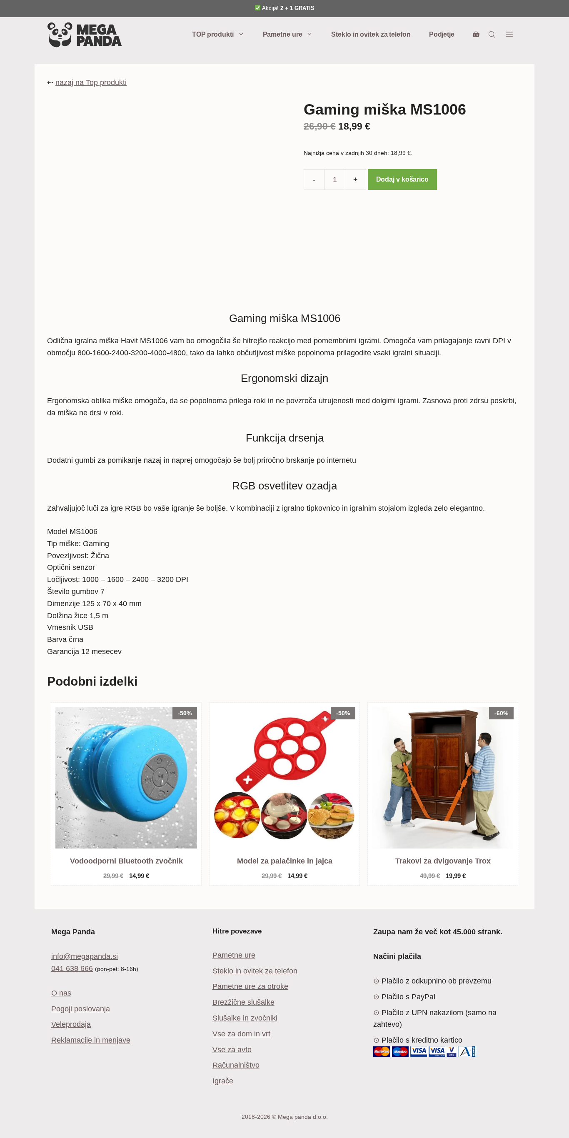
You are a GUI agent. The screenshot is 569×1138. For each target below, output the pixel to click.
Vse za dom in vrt (241, 1034)
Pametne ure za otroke (250, 986)
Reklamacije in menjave (90, 1040)
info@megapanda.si (84, 956)
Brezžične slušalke (243, 1002)
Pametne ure (282, 34)
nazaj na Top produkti (91, 82)
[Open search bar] (493, 34)
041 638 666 (72, 968)
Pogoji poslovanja (80, 1009)
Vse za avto (232, 1050)
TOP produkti (213, 34)
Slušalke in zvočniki (244, 1018)
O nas (61, 993)
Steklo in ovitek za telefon (370, 34)
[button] (509, 34)
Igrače (222, 1081)
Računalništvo (236, 1065)
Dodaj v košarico (402, 179)
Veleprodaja (71, 1024)
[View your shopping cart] (476, 34)
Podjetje (441, 34)
